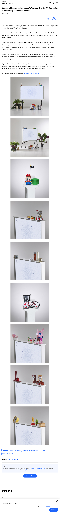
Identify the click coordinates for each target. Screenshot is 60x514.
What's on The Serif (8, 453)
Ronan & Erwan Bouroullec (30, 450)
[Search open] (50, 2)
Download (52, 18)
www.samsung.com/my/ (31, 73)
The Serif (43, 450)
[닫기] (57, 501)
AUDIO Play (49, 18)
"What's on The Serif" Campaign (11, 450)
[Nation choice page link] (53, 2)
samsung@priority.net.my (27, 470)
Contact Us (4, 495)
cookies (48, 506)
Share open (55, 18)
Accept (53, 510)
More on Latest (29, 476)
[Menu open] (57, 2)
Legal (3, 497)
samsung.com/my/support (38, 468)
